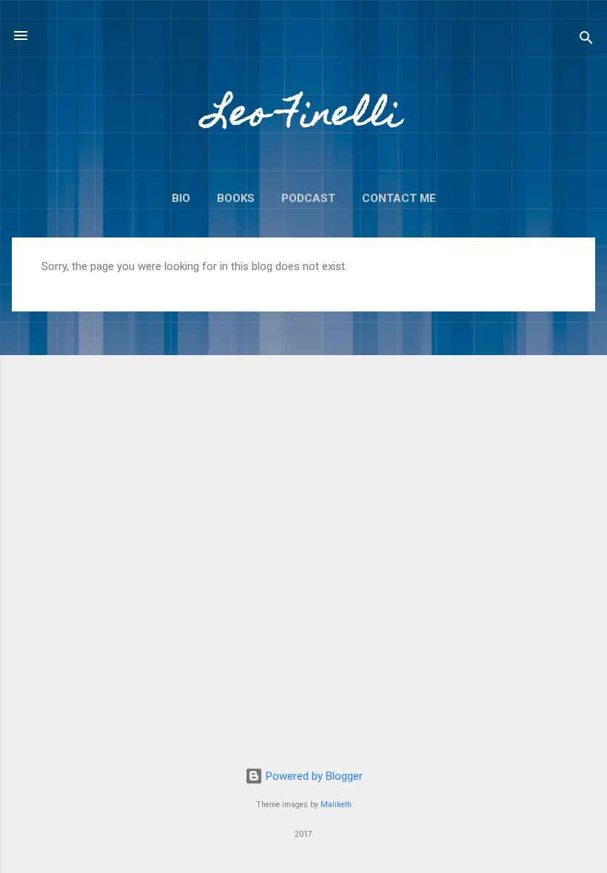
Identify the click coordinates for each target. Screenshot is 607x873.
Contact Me (399, 198)
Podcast (308, 198)
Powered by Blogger (313, 776)
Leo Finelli (303, 116)
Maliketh (336, 804)
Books (236, 198)
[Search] (586, 40)
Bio (181, 198)
